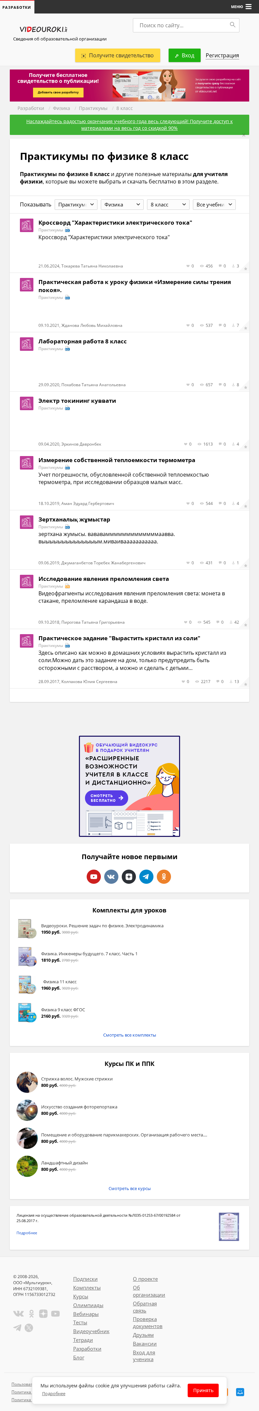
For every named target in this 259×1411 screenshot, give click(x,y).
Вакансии (145, 1343)
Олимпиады (88, 1305)
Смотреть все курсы (130, 1188)
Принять (203, 1390)
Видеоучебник (91, 1331)
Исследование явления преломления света (103, 579)
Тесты (80, 1322)
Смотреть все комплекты (129, 1035)
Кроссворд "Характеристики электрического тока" (115, 222)
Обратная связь (145, 1307)
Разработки (31, 108)
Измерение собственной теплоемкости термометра (116, 460)
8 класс (124, 108)
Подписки (85, 1278)
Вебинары (86, 1313)
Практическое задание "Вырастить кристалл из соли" (119, 638)
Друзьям (143, 1334)
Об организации (149, 1291)
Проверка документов (148, 1322)
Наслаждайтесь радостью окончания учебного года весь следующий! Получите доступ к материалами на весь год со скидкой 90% (129, 124)
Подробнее (27, 1232)
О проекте (145, 1278)
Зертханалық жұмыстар (74, 519)
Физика (61, 108)
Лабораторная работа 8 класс (82, 341)
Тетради (83, 1339)
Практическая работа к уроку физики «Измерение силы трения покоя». (134, 286)
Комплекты (87, 1287)
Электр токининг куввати (77, 400)
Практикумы (93, 108)
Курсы (80, 1296)
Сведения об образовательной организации (60, 39)
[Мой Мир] (240, 1392)
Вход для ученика (144, 1356)
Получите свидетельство (121, 55)
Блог (78, 1357)
